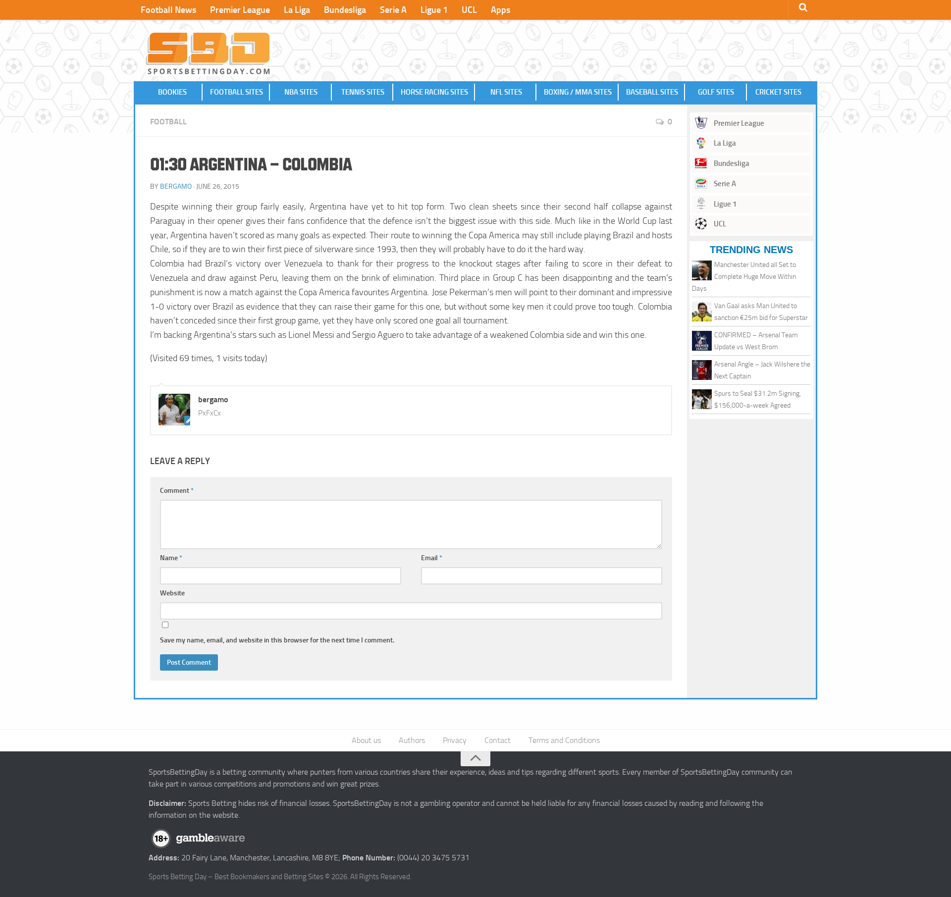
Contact (497, 740)
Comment (177, 490)
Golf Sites (716, 92)
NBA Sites (300, 92)
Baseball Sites (652, 92)
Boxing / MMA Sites (578, 92)
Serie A (393, 9)
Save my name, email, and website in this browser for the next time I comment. (277, 640)
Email (431, 558)
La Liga (297, 9)
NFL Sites (506, 92)
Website (172, 593)
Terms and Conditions (564, 740)
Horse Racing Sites (434, 92)
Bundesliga (345, 9)
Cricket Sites (778, 92)
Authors (412, 740)
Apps (500, 9)
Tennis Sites (362, 92)
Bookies (172, 92)
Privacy (455, 740)
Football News (168, 9)
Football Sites (236, 92)
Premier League (240, 9)
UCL (469, 9)
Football (168, 121)
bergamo (176, 186)
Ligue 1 (434, 9)
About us (366, 740)
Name (171, 558)
